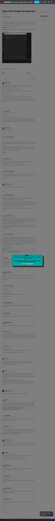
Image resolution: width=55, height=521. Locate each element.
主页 (6, 2)
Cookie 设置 (30, 264)
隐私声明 (16, 261)
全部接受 (24, 264)
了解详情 (30, 258)
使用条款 (19, 261)
